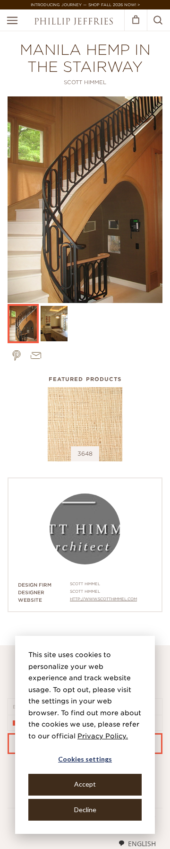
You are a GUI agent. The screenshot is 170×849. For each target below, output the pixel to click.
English (142, 843)
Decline (85, 810)
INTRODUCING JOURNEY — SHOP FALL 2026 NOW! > (85, 4)
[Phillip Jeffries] (73, 22)
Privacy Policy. (102, 736)
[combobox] (137, 843)
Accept (85, 784)
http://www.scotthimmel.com (103, 599)
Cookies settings (85, 759)
